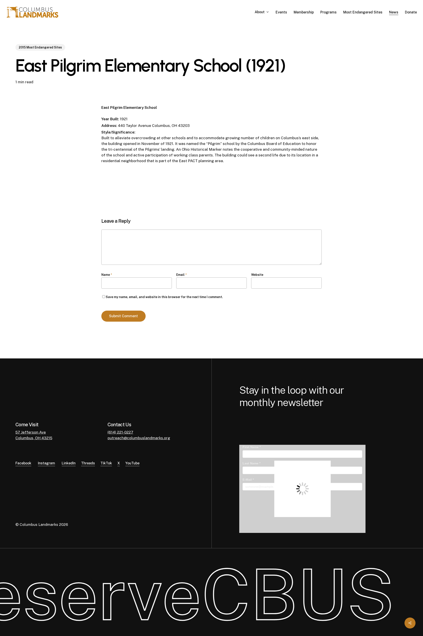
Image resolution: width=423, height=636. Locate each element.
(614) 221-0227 (120, 432)
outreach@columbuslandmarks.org (139, 438)
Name (106, 274)
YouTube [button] (132, 463)
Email (181, 274)
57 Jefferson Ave (30, 432)
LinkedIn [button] (69, 463)
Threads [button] (88, 463)
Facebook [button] (23, 463)
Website (257, 274)
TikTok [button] (106, 463)
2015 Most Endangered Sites (40, 47)
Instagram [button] (46, 463)
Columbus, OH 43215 (33, 438)
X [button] (118, 463)
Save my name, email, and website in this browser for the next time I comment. (164, 297)
